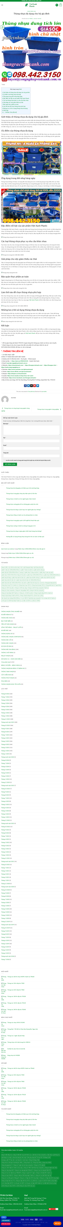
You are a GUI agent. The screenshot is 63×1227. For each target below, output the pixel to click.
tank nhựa (25, 1160)
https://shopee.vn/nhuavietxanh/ (17, 373)
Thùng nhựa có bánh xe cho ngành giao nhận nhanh (21, 499)
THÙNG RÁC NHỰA (7, 643)
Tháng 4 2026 (5, 706)
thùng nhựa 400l (37, 1162)
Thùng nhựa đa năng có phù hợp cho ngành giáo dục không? (23, 509)
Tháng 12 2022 (5, 820)
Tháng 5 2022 (5, 842)
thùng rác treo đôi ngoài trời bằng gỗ (10, 1178)
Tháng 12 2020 (5, 883)
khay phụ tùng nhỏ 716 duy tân (34, 1157)
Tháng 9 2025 (5, 728)
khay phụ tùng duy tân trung (19, 1157)
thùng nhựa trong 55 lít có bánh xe (10, 585)
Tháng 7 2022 (5, 836)
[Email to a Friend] (31, 385)
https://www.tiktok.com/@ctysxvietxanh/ (19, 371)
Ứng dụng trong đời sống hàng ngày (12, 96)
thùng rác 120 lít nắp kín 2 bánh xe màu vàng (12, 1167)
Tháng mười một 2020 (7, 886)
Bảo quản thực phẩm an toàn (10, 104)
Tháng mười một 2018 (7, 956)
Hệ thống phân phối (28, 1222)
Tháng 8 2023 (5, 795)
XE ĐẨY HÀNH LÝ (6, 614)
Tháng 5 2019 (5, 943)
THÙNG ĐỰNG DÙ (7, 633)
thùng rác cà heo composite (8, 590)
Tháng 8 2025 (5, 731)
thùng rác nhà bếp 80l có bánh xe (43, 1172)
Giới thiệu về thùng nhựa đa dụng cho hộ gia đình (16, 92)
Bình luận (6, 423)
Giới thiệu (18, 1222)
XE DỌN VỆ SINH (6, 646)
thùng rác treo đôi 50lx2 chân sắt (43, 1175)
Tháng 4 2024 (5, 773)
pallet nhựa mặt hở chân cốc (18, 577)
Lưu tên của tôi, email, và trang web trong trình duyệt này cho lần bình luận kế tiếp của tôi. (28, 460)
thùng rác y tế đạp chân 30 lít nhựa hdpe (29, 1178)
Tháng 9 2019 (5, 931)
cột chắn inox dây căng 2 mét (15, 567)
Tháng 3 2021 (5, 877)
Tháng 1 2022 (5, 855)
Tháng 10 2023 (5, 788)
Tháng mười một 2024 (7, 757)
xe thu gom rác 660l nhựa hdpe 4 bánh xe (11, 600)
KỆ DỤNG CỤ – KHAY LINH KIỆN (11, 659)
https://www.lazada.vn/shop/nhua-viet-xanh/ (20, 375)
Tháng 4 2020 (5, 909)
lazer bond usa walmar (7, 549)
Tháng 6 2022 (5, 839)
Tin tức (37, 1222)
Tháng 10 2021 (5, 864)
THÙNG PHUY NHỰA (7, 678)
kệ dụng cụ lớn (46, 1157)
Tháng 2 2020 (5, 915)
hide (20, 89)
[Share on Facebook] (25, 385)
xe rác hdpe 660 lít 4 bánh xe (48, 598)
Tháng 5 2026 (5, 703)
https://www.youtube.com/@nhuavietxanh (20, 369)
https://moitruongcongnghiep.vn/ (10, 367)
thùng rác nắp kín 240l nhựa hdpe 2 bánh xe (24, 1175)
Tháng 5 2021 (5, 871)
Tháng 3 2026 (5, 709)
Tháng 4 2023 (5, 807)
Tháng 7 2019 (5, 937)
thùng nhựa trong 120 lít (25, 585)
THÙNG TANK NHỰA (7, 671)
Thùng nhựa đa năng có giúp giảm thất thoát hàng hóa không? (24, 531)
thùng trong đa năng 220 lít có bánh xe (43, 593)
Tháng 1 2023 (5, 817)
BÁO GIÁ (57, 1223)
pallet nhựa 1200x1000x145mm (35, 574)
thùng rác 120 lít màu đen (8, 587)
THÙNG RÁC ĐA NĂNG (8, 649)
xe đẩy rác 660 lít (26, 600)
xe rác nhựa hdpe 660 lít (7, 1183)
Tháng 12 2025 (5, 719)
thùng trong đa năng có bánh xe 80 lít (10, 595)
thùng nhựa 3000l (46, 1162)
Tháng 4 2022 (5, 845)
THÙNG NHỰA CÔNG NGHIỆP (10, 611)
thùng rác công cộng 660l (7, 1170)
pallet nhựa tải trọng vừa (33, 582)
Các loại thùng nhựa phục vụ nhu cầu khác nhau (15, 100)
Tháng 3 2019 (5, 950)
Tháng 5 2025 (5, 741)
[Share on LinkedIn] (37, 385)
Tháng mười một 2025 (7, 722)
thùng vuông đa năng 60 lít (26, 595)
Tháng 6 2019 (5, 940)
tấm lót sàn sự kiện (38, 595)
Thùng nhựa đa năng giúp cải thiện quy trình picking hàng (22, 488)
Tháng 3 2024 (5, 776)
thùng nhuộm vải (28, 1162)
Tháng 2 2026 (5, 712)
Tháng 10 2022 (5, 826)
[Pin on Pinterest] (34, 385)
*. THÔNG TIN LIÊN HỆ (9, 112)
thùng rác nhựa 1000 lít (7, 1175)
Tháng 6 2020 (5, 902)
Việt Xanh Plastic (34, 300)
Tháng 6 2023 (5, 801)
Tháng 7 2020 (5, 899)
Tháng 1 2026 (5, 716)
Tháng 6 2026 (5, 700)
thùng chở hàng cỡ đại (34, 1160)
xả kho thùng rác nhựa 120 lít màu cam (26, 1185)
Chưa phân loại (31, 11)
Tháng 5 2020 (5, 905)
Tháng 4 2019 (5, 947)
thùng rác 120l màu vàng (21, 587)
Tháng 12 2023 (5, 782)
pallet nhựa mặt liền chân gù (33, 577)
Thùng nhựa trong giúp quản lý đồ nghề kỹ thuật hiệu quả (22, 520)
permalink (44, 391)
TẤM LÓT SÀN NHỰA (7, 624)
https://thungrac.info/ (50, 365)
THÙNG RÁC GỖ (6, 640)
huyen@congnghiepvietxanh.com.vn (16, 363)
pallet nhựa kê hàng (6, 577)
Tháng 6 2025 (5, 738)
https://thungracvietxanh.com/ (34, 365)
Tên (4, 437)
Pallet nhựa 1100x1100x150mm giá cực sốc (21, 553)
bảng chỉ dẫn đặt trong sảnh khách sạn (22, 1154)
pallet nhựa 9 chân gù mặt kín (31, 572)
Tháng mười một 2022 (7, 823)
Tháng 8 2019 (5, 934)
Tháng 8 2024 (5, 760)
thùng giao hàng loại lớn (50, 582)
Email (5, 445)
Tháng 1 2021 (5, 880)
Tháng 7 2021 (5, 867)
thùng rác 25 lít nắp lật (39, 1165)
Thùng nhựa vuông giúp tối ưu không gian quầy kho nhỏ (22, 504)
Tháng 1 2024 (5, 779)
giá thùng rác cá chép (6, 1157)
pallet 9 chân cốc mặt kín (26, 569)
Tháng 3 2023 (5, 810)
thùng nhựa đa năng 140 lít (38, 585)
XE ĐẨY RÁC (5, 630)
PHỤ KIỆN (4, 681)
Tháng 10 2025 (5, 725)
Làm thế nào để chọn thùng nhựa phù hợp (13, 106)
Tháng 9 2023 (5, 792)
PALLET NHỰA (5, 655)
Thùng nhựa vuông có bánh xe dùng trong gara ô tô (21, 526)
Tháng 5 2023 (5, 804)
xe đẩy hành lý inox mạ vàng (49, 1183)
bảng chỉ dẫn (4, 567)
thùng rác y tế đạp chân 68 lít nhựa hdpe (49, 1178)
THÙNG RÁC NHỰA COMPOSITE (11, 636)
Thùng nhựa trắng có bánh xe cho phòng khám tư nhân (22, 515)
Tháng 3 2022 (5, 848)
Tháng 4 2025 (5, 744)
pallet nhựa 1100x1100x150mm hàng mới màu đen (14, 574)
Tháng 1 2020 (5, 918)
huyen (39, 18)
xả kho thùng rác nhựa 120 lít (8, 1185)
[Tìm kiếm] (57, 5)
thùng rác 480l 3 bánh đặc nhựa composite (33, 1167)
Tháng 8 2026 (5, 693)
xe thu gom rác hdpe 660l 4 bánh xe (33, 1183)
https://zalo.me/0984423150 (19, 361)
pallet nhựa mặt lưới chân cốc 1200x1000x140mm (28, 580)
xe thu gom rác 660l (19, 1183)
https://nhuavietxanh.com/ (16, 365)
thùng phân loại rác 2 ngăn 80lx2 (53, 585)
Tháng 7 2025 (5, 735)
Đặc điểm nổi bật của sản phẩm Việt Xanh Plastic (15, 98)
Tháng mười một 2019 (7, 924)
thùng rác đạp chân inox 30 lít (23, 1180)
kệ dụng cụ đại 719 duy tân (8, 1160)
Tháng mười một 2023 (7, 785)
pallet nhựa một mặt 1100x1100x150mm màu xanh (14, 582)
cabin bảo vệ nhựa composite (39, 1154)
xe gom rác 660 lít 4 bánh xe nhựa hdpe (48, 1180)
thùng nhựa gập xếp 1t (7, 1165)
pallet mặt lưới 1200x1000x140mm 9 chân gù (12, 572)
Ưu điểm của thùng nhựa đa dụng (11, 94)
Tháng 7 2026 (5, 697)
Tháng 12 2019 (5, 921)
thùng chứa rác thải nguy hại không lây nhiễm (12, 1162)
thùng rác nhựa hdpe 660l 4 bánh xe (10, 593)
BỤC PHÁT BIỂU (6, 621)
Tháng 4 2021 (5, 874)
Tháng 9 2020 (5, 893)
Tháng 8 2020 (5, 896)
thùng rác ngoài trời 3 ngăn (28, 1172)
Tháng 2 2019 (5, 953)
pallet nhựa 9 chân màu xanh (46, 572)
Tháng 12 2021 (5, 858)
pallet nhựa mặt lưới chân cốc (8, 580)
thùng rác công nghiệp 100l (22, 590)
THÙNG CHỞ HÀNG (7, 652)
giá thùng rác (56, 1154)
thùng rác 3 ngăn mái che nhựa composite (23, 1165)
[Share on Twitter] (28, 385)
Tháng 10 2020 (5, 890)
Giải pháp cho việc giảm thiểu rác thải (12, 102)
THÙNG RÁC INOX (6, 617)
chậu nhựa (49, 1154)
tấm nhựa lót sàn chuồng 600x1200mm (11, 598)
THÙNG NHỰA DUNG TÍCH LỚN (11, 684)
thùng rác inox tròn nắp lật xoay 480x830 (11, 1172)
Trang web (5, 452)
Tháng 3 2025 (5, 747)
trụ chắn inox (34, 1180)
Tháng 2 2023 (5, 814)
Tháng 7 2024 (5, 763)
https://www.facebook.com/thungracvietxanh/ (22, 377)
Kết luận (5, 110)
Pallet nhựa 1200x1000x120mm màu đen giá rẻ (31, 549)
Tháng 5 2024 (5, 769)
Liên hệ (42, 1222)
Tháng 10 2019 (5, 928)
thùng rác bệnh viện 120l (51, 1167)
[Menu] (2, 5)
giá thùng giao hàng (28, 567)
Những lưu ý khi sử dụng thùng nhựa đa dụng (15, 108)
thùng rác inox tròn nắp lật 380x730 (42, 1170)
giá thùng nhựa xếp (38, 567)
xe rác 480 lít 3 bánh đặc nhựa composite (31, 598)
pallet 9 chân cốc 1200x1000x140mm (11, 569)
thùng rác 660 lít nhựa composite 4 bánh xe (38, 587)
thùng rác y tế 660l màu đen (26, 593)
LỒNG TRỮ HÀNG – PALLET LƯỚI (11, 627)
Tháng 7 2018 (5, 959)
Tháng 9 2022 (5, 830)
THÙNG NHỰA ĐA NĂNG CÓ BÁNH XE (13, 668)
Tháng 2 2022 (5, 852)
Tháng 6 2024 (5, 766)
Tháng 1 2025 (5, 754)
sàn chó (42, 582)
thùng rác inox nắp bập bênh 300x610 (23, 1170)
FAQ (46, 1222)
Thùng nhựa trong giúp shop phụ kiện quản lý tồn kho (21, 493)
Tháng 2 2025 (5, 750)
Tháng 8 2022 (5, 833)
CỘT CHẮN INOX (6, 674)
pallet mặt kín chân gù (39, 569)
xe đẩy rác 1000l (36, 600)
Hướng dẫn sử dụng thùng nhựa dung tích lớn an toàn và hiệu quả (25, 536)
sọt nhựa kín (18, 1160)
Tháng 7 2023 (5, 798)
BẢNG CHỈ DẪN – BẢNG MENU (10, 665)
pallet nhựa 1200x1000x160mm (52, 574)
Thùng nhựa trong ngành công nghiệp (48, 409)
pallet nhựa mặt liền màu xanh (48, 577)
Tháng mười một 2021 (7, 861)
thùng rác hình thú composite (37, 590)
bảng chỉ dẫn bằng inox (7, 1154)
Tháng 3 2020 (5, 912)
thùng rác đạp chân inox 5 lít (8, 1180)
